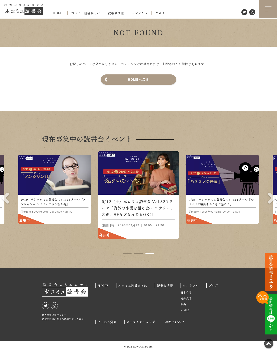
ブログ (160, 13)
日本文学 (186, 292)
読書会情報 (116, 13)
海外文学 (186, 298)
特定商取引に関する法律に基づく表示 (63, 319)
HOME (58, 13)
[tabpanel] (138, 195)
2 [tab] (138, 253)
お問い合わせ (174, 322)
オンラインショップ (140, 322)
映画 (183, 304)
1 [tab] (127, 253)
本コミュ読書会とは (85, 13)
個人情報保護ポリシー (54, 314)
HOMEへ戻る (138, 79)
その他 (185, 310)
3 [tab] (149, 253)
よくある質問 (107, 322)
